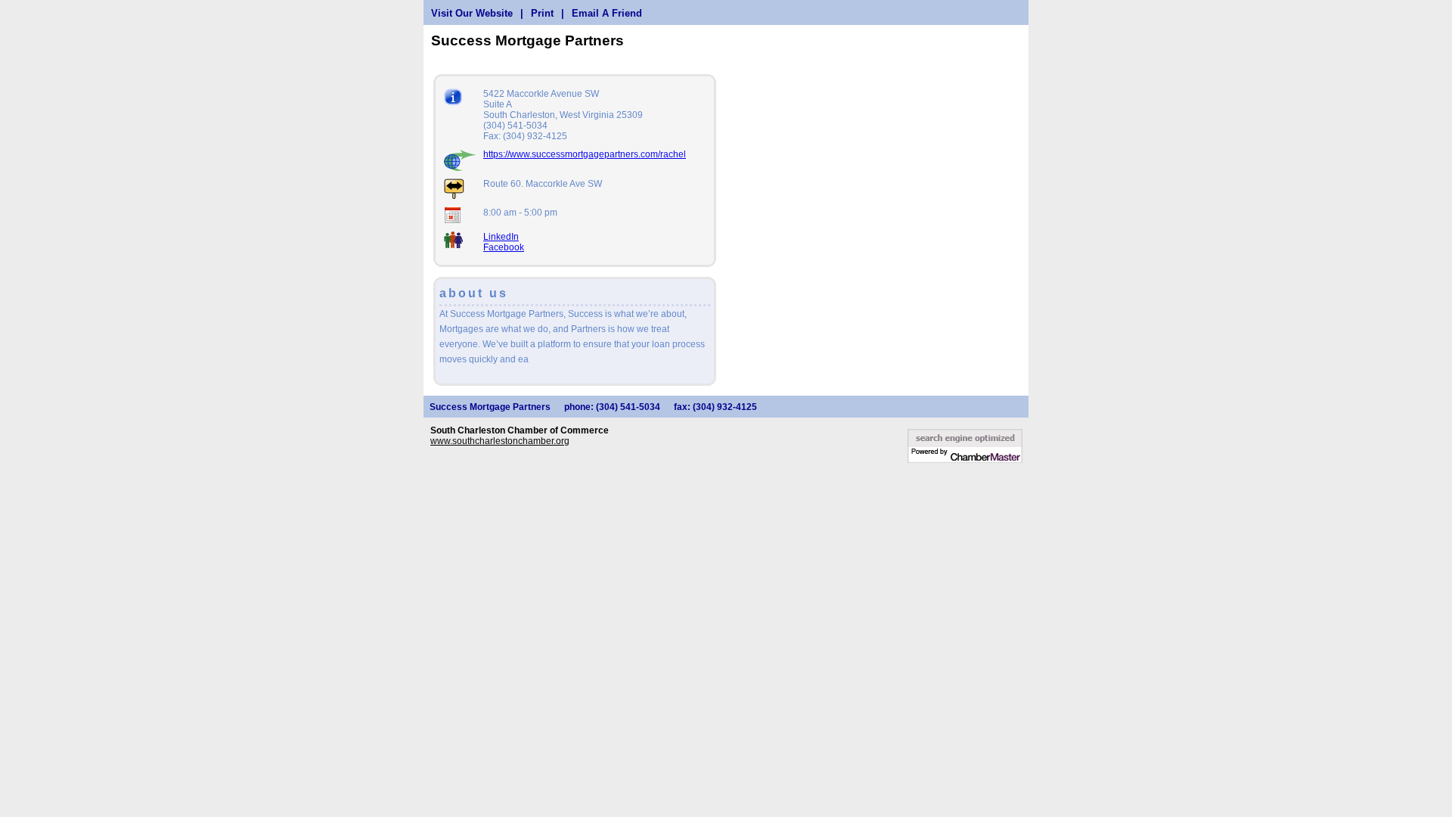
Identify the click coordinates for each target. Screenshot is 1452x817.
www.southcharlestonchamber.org (499, 441)
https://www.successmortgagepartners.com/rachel (584, 154)
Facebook (503, 247)
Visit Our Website (472, 13)
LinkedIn (501, 236)
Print (542, 13)
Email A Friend (607, 13)
